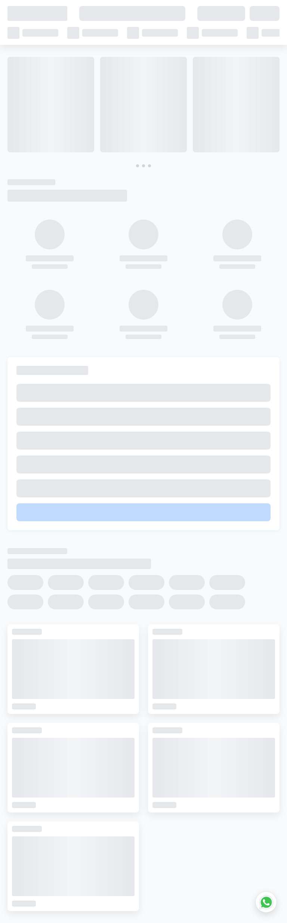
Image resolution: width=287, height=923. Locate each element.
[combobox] (194, 218)
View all (26, 26)
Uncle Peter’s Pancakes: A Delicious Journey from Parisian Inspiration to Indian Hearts (131, 759)
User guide (23, 908)
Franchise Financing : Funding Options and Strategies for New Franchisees (115, 813)
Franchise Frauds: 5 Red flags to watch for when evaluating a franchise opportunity (129, 802)
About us (133, 908)
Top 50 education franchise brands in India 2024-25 (86, 770)
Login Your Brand (230, 908)
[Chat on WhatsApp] (266, 902)
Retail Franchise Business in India (59, 791)
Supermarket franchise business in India (69, 824)
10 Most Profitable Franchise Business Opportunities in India (95, 780)
